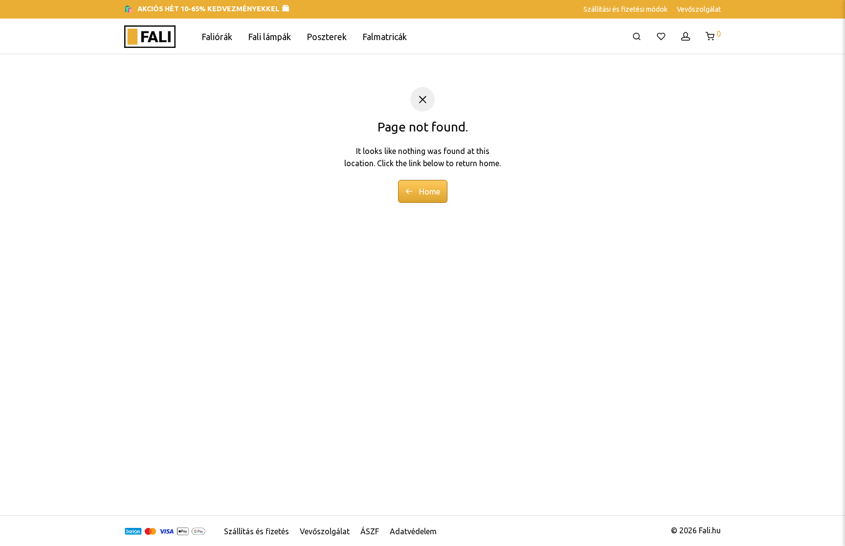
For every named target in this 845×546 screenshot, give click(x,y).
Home (428, 191)
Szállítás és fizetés (256, 531)
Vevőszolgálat (699, 9)
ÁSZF (369, 531)
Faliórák (216, 37)
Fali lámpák (269, 37)
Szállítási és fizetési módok (625, 9)
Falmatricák (384, 37)
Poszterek (327, 37)
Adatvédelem (413, 531)
